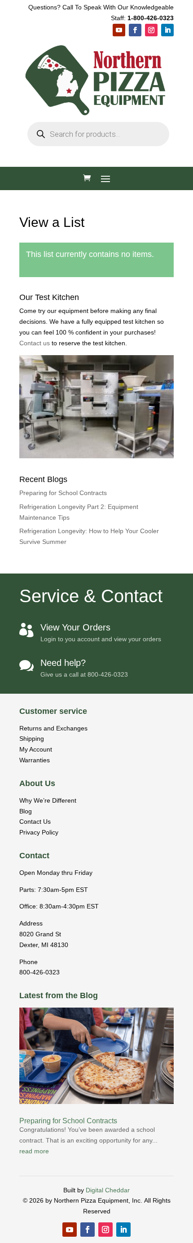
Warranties (34, 760)
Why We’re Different (47, 800)
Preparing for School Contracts (63, 492)
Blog (25, 811)
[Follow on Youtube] (119, 30)
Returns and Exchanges (53, 728)
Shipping (31, 738)
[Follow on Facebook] (135, 30)
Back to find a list (56, 265)
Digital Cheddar (108, 1190)
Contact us (35, 343)
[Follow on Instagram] (151, 30)
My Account (35, 749)
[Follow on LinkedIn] (167, 30)
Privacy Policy (38, 832)
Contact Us (35, 821)
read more (34, 1151)
